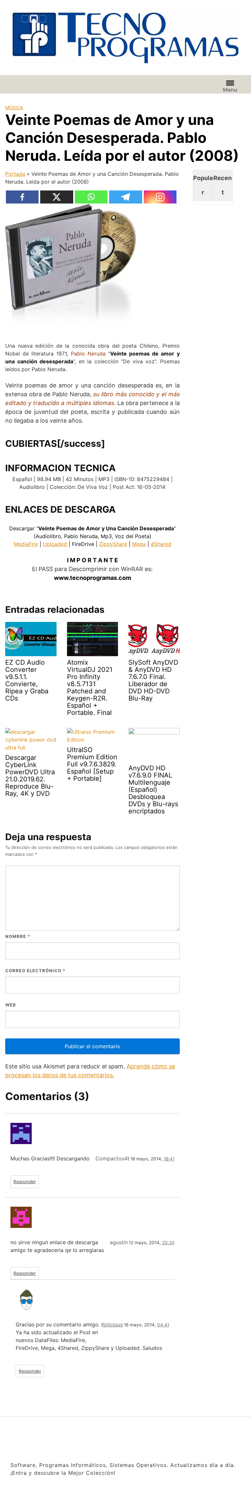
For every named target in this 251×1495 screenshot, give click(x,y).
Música (14, 107)
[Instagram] (160, 197)
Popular (203, 184)
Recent (222, 184)
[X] (56, 197)
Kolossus (112, 1324)
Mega (139, 544)
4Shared (161, 544)
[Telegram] (125, 197)
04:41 (163, 1324)
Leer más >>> (198, 1482)
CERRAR (237, 1445)
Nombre (17, 936)
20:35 (168, 1242)
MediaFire (26, 544)
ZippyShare (113, 544)
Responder (24, 1181)
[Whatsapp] (91, 197)
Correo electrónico (35, 970)
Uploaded (55, 544)
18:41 (169, 1158)
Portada (15, 174)
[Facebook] (22, 197)
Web (10, 1004)
